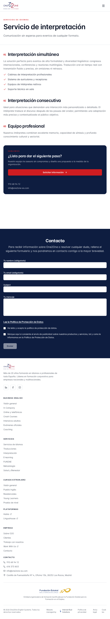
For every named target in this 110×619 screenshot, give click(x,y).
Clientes (7, 537)
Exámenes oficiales (12, 425)
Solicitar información (53, 172)
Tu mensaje (8, 297)
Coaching (7, 429)
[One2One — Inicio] (10, 5)
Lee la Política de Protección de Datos (23, 321)
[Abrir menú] (103, 6)
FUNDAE (7, 461)
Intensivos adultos (11, 421)
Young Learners (10, 498)
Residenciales (9, 494)
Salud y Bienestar (11, 470)
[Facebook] (12, 387)
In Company (9, 408)
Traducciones (9, 448)
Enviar (10, 346)
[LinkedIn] (6, 387)
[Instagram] (19, 387)
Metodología (9, 466)
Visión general (10, 403)
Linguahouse (9, 518)
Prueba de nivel (10, 502)
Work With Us (9, 546)
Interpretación (10, 453)
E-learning (8, 457)
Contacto (7, 550)
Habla (6, 514)
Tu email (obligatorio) (13, 272)
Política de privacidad (82, 611)
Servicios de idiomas (13, 444)
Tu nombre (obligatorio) (14, 260)
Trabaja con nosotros (13, 542)
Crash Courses (10, 416)
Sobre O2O (8, 533)
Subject (7, 285)
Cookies (104, 611)
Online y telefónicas (12, 412)
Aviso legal (95, 611)
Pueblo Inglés (9, 489)
